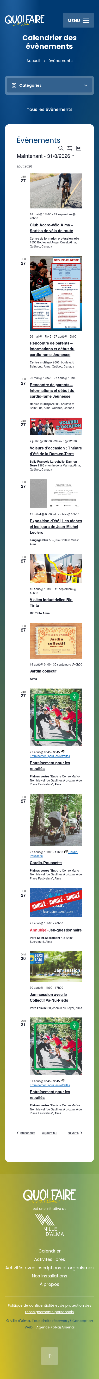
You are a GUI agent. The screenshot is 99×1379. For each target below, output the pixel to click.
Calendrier (49, 1251)
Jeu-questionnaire (65, 930)
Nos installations (49, 1276)
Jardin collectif (43, 671)
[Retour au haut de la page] (49, 1356)
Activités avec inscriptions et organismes (49, 1268)
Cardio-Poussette (46, 862)
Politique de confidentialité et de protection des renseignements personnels (49, 1308)
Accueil (33, 60)
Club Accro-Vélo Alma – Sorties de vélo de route (51, 227)
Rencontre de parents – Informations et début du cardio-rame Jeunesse (52, 348)
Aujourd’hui (49, 1133)
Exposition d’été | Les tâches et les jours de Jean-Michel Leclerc (56, 526)
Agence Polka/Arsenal (55, 1327)
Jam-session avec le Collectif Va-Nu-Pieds (49, 997)
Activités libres (49, 1259)
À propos (49, 1284)
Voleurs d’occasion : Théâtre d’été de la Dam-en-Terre (56, 450)
